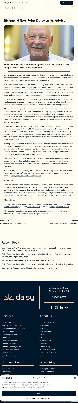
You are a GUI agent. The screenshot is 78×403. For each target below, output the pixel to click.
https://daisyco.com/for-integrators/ (26, 176)
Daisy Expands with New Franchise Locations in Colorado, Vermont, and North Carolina (37, 264)
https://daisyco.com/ (62, 195)
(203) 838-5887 (10, 3)
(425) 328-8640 (33, 207)
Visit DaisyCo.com (24, 3)
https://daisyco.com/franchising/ (30, 173)
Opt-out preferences (33, 398)
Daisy (34, 75)
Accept (39, 393)
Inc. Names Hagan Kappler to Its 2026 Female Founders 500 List (28, 260)
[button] (75, 378)
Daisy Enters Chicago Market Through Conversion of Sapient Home (29, 268)
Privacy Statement (45, 398)
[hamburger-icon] (72, 8)
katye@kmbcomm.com (59, 207)
